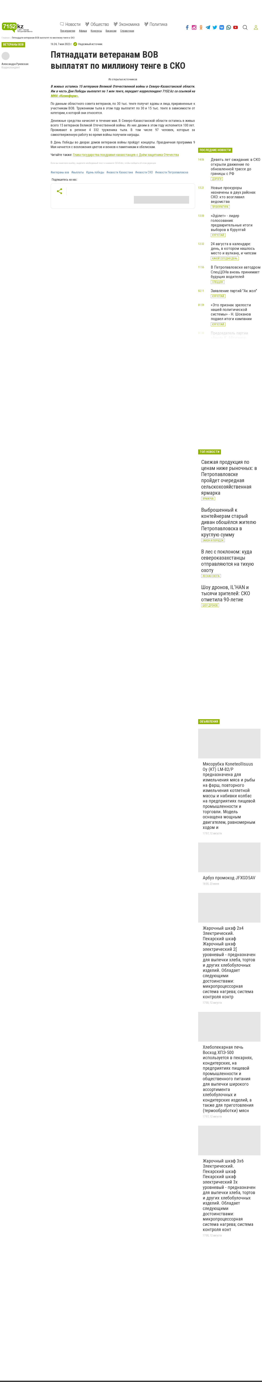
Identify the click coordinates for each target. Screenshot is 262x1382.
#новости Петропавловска (171, 172)
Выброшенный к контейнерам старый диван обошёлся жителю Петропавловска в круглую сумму (228, 522)
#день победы (95, 172)
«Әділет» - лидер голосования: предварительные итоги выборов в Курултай (231, 222)
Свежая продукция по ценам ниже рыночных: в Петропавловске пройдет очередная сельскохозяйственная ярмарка (229, 477)
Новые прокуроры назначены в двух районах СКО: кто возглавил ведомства (233, 194)
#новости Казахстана (119, 172)
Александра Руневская (15, 64)
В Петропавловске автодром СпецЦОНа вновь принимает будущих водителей (235, 272)
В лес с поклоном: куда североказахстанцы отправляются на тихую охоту (227, 560)
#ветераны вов (60, 172)
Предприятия (67, 30)
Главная (6, 37)
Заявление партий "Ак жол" (234, 291)
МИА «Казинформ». (65, 96)
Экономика (129, 24)
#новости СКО (144, 172)
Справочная (127, 30)
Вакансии (111, 30)
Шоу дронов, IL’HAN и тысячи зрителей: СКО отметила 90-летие (225, 593)
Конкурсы (96, 30)
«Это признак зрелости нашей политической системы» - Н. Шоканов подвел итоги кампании (231, 312)
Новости (73, 24)
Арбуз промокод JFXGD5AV (229, 877)
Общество (100, 24)
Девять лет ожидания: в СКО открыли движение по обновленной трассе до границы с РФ (235, 166)
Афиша (83, 30)
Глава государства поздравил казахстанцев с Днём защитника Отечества (126, 155)
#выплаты (77, 172)
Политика (158, 24)
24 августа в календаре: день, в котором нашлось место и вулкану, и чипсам (233, 248)
